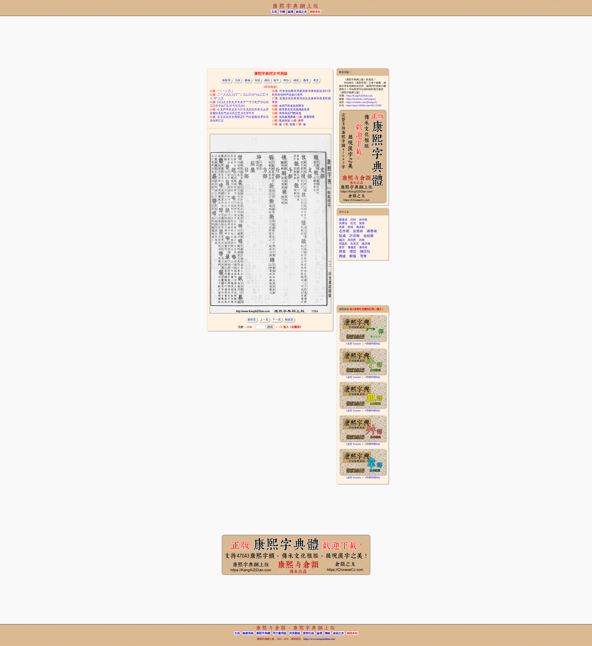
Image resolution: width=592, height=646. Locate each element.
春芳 (342, 247)
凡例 (237, 80)
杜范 (353, 223)
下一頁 (276, 319)
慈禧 (350, 227)
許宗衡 (354, 236)
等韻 (257, 80)
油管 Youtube (354, 343)
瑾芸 (352, 251)
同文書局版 (280, 633)
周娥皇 (343, 243)
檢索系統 (248, 633)
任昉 (353, 219)
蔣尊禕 (372, 231)
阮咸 (342, 236)
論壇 (290, 11)
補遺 (296, 80)
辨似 (286, 80)
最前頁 (251, 319)
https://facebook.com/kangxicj (361, 99)
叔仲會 (363, 219)
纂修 (247, 80)
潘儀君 (352, 247)
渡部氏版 (308, 633)
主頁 (274, 11)
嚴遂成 (343, 219)
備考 (306, 80)
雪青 (363, 256)
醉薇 (352, 256)
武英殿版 (294, 633)
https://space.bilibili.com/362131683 (364, 105)
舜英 (342, 251)
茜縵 (342, 256)
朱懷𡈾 (363, 223)
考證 (316, 80)
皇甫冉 (358, 231)
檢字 (276, 80)
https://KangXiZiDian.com (359, 95)
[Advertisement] (296, 43)
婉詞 (342, 239)
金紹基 (368, 236)
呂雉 (362, 239)
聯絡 (327, 633)
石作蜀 (344, 231)
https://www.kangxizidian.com (319, 639)
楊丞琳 (366, 243)
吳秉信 (343, 223)
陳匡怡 (365, 251)
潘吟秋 (363, 247)
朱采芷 (354, 243)
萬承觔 (360, 227)
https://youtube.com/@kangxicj (361, 102)
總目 (267, 80)
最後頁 (289, 319)
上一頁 (264, 319)
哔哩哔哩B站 (373, 343)
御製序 (226, 80)
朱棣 (342, 227)
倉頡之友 (301, 11)
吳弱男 (352, 239)
